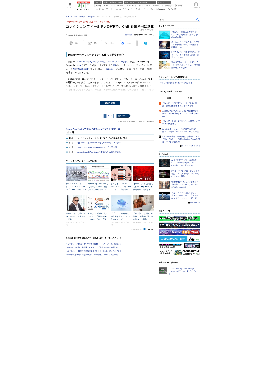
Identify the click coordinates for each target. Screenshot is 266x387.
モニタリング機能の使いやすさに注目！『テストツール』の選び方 (94, 244)
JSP (114, 65)
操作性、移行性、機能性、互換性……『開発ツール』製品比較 (92, 247)
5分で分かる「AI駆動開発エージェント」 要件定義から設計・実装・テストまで (185, 55)
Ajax (75, 69)
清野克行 (128, 35)
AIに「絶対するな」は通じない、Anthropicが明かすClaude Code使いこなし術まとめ (184, 162)
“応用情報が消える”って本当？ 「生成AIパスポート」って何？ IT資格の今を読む (186, 184)
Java (78, 65)
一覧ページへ (195, 202)
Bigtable (109, 69)
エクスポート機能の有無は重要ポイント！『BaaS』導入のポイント (94, 251)
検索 (198, 20)
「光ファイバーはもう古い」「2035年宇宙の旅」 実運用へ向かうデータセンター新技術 (185, 195)
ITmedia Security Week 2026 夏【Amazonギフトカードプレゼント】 (182, 271)
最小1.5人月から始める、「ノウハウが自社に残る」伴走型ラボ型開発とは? (185, 44)
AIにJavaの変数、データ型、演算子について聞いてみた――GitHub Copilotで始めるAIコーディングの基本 (181, 139)
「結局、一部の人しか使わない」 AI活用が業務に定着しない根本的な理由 (185, 34)
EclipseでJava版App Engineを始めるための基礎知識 (99, 152)
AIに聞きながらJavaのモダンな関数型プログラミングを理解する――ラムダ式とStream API (180, 113)
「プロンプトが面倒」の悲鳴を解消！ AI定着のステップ (120, 216)
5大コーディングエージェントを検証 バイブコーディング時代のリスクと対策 (185, 173)
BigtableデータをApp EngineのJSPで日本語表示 (97, 147)
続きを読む (110, 103)
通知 (95, 43)
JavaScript (83, 69)
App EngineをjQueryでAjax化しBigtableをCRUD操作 (102, 61)
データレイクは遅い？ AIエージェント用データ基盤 (76, 216)
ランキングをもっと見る (191, 146)
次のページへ (123, 116)
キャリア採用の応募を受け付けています (176, 83)
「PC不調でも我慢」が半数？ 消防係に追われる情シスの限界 (143, 216)
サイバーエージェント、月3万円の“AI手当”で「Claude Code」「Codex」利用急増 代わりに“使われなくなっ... (76, 189)
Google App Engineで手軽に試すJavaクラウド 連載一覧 (93, 129)
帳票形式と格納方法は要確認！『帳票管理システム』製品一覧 (92, 255)
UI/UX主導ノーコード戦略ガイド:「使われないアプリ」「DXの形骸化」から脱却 (185, 65)
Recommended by (137, 229)
